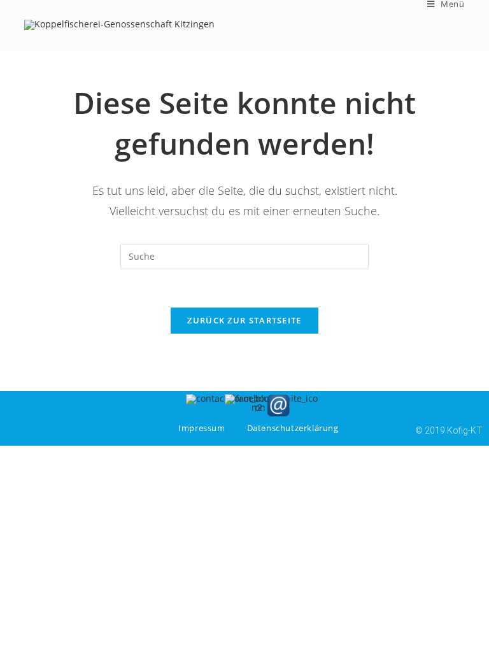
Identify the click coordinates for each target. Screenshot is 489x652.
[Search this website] (244, 255)
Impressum (201, 428)
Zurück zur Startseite (244, 320)
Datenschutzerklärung (293, 428)
